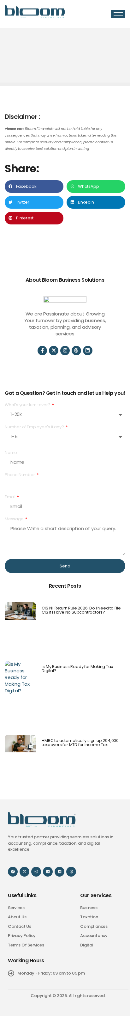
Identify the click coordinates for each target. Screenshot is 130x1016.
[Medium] (59, 872)
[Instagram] (65, 350)
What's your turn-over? (28, 405)
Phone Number (20, 475)
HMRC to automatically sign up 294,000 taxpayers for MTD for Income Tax (80, 743)
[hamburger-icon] (118, 14)
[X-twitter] (53, 350)
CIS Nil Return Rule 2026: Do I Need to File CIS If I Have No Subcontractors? (81, 610)
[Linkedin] (87, 350)
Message (14, 519)
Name (11, 452)
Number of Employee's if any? (35, 427)
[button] (34, 186)
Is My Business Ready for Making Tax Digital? (77, 669)
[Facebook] (13, 872)
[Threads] (76, 350)
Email (10, 497)
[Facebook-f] (42, 350)
